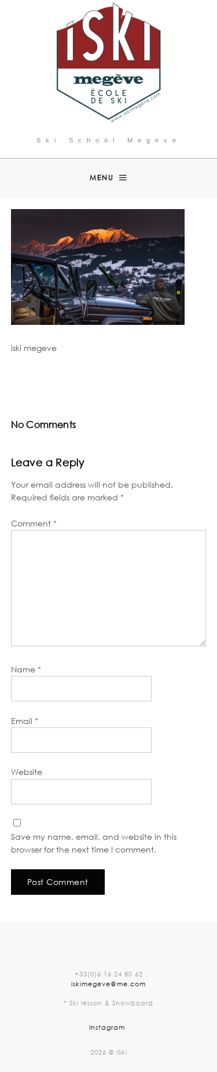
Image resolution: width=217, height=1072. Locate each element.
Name (26, 669)
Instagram (107, 1027)
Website (26, 772)
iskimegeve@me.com (108, 983)
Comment (34, 523)
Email (24, 721)
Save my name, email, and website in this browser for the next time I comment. (93, 843)
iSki (108, 388)
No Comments (157, 388)
